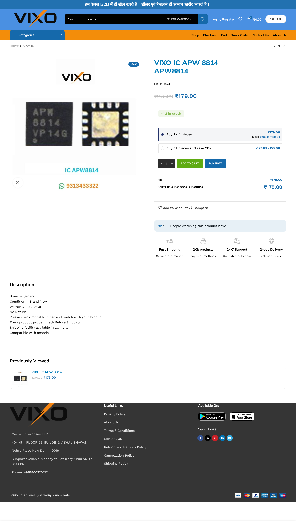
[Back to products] (279, 46)
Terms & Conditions (119, 431)
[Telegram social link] (230, 438)
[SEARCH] (203, 19)
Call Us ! (276, 19)
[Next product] (284, 46)
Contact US (113, 439)
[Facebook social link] (200, 438)
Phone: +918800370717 (30, 472)
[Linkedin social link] (222, 438)
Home (14, 46)
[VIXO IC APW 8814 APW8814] (20, 378)
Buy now (215, 163)
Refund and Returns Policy (125, 447)
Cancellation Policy (119, 455)
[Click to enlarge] (18, 183)
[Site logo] (35, 19)
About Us (111, 422)
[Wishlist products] (240, 19)
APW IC (28, 46)
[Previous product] (274, 46)
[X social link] (208, 438)
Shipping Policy (116, 463)
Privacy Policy (115, 414)
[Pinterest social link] (215, 438)
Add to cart (190, 163)
